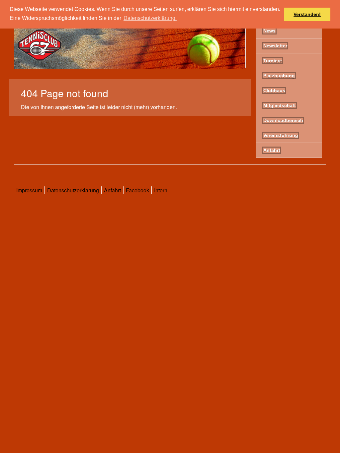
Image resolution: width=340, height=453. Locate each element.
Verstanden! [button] (307, 14)
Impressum (29, 190)
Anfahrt (112, 190)
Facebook (137, 190)
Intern (160, 190)
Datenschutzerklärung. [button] (150, 18)
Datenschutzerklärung (73, 190)
